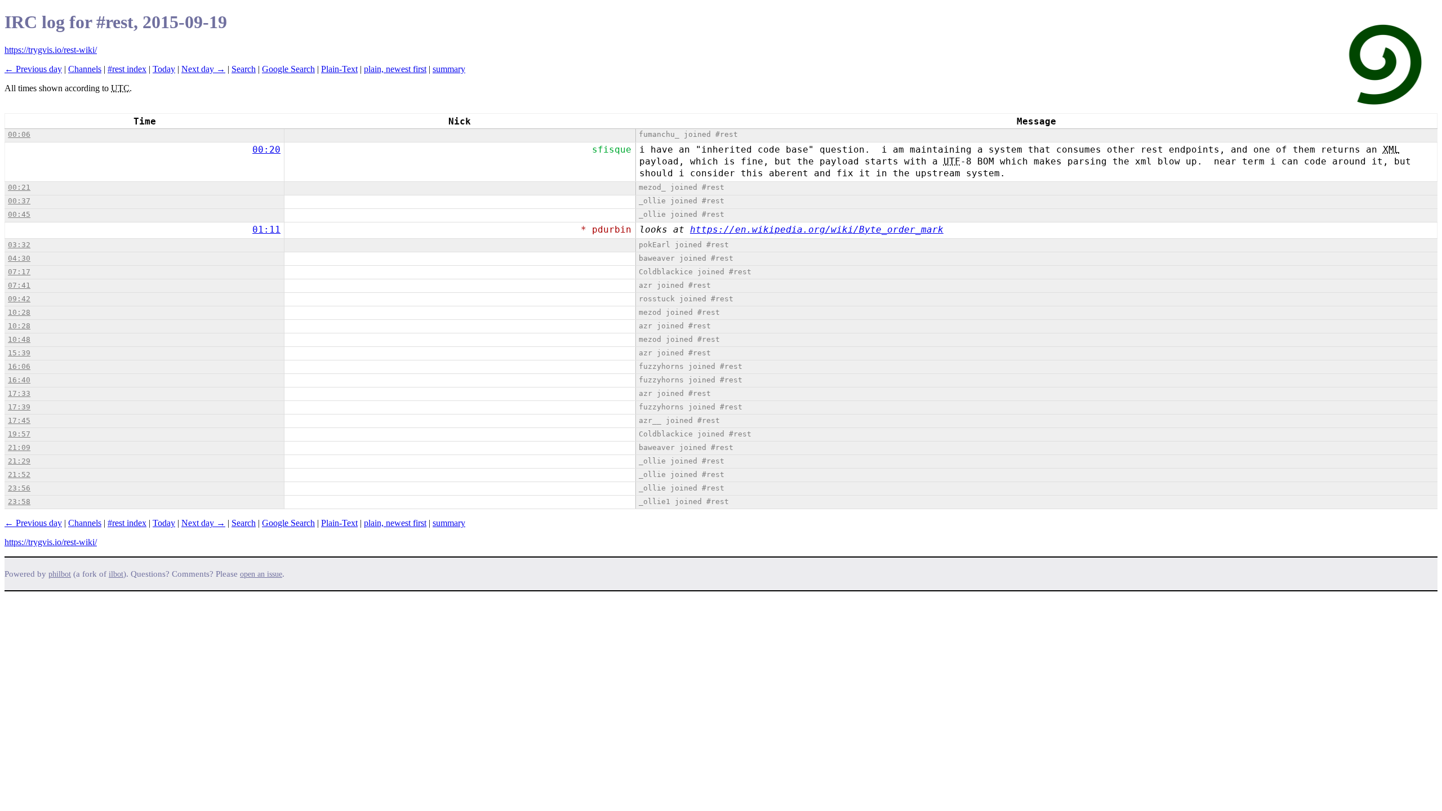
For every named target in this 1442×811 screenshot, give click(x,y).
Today (164, 69)
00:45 (19, 214)
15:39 (19, 353)
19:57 (19, 434)
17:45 (19, 420)
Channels (84, 69)
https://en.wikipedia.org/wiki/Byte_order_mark (816, 229)
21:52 (19, 474)
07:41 (19, 285)
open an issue (261, 574)
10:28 (19, 312)
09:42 (19, 299)
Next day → (203, 69)
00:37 (19, 201)
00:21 (19, 187)
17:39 (19, 407)
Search (244, 69)
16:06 (19, 366)
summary (449, 69)
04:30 (19, 258)
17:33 (19, 393)
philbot (59, 574)
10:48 (19, 339)
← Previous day (33, 69)
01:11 (266, 229)
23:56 (19, 488)
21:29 (19, 461)
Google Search (288, 69)
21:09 (19, 447)
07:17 (19, 272)
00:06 (19, 134)
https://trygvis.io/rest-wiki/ (51, 50)
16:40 (19, 380)
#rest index (127, 69)
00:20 (266, 149)
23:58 (19, 501)
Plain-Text (339, 69)
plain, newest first (395, 69)
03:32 (19, 244)
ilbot (116, 574)
